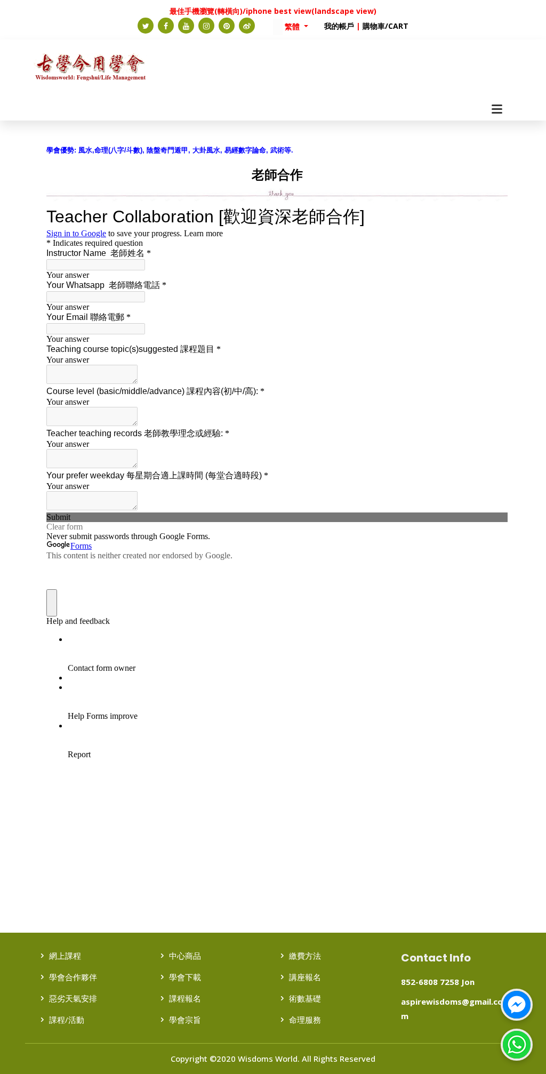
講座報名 (305, 977)
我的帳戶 (339, 26)
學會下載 (185, 977)
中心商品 (185, 955)
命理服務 (305, 1019)
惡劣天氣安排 (73, 998)
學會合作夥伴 (73, 977)
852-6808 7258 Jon (438, 981)
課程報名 (185, 998)
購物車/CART (385, 26)
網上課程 (65, 955)
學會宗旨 (185, 1019)
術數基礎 (305, 998)
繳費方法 (305, 955)
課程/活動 (66, 1019)
